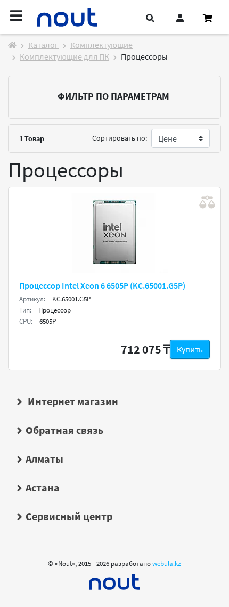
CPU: (25, 321)
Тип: (25, 310)
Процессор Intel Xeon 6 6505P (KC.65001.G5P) (102, 285)
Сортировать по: (119, 138)
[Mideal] (114, 579)
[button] (150, 18)
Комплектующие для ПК (64, 56)
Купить (190, 349)
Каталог (43, 44)
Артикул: (32, 299)
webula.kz (166, 563)
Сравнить (207, 202)
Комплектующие (101, 44)
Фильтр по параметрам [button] (113, 96)
